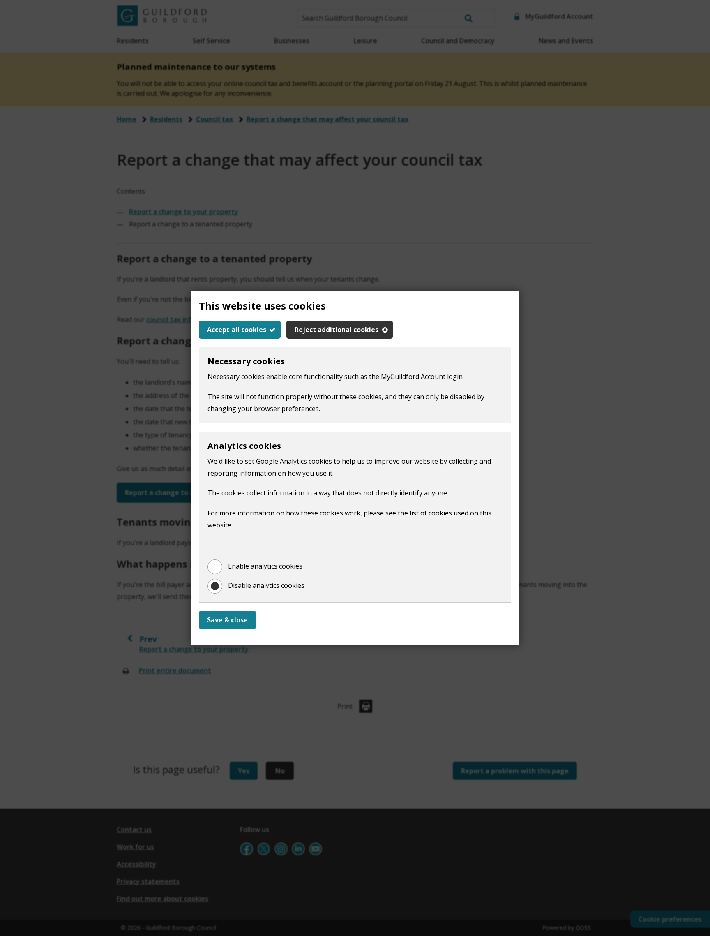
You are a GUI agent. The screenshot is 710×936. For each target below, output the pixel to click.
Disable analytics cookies (266, 585)
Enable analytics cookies (265, 566)
